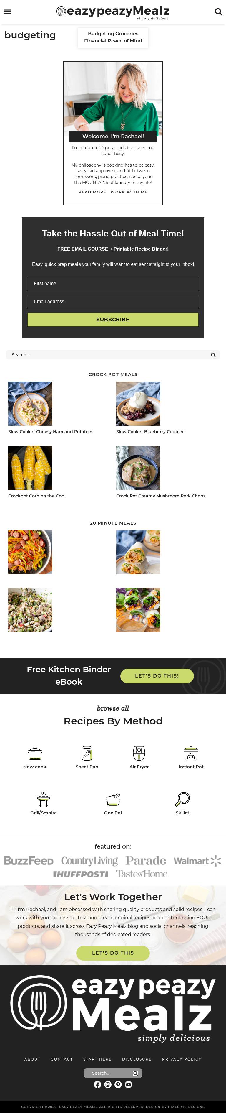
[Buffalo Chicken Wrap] (165, 553)
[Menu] (7, 12)
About (32, 1059)
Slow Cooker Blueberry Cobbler (150, 431)
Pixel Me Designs (186, 1107)
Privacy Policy (182, 1059)
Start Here (97, 1059)
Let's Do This (113, 953)
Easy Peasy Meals (113, 13)
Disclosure (137, 1059)
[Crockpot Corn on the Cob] (57, 469)
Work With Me (129, 192)
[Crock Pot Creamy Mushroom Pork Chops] (165, 469)
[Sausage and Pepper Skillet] (57, 553)
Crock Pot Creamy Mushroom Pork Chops (160, 496)
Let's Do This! (157, 676)
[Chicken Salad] (57, 611)
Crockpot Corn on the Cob (36, 496)
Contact (62, 1059)
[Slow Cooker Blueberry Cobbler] (165, 405)
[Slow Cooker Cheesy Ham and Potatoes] (57, 405)
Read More (93, 192)
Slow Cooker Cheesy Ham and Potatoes (50, 431)
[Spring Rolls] (165, 611)
